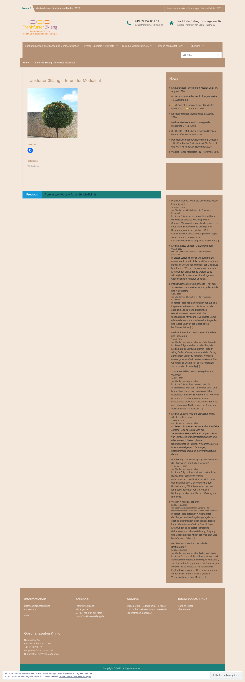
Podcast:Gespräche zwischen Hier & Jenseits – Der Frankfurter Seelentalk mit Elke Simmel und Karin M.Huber (194, 143)
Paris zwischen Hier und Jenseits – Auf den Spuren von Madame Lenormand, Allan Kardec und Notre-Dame (195, 287)
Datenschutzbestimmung (37, 606)
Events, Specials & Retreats (99, 45)
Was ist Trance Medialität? (184, 152)
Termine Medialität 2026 (135, 45)
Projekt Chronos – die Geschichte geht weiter (194, 96)
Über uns (195, 45)
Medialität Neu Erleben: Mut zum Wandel (192, 245)
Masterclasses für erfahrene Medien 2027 (58, 8)
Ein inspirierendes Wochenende (187, 113)
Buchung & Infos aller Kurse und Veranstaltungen (52, 45)
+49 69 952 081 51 (147, 21)
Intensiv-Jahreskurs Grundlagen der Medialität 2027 (194, 8)
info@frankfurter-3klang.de (149, 25)
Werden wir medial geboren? (185, 502)
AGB (26, 615)
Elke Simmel (184, 609)
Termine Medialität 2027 (169, 45)
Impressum (30, 609)
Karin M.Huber (185, 606)
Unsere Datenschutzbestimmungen (75, 676)
